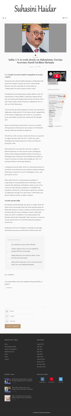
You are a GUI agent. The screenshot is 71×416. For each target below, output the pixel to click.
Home (6, 344)
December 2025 (41, 364)
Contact (7, 359)
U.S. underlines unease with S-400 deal (23, 244)
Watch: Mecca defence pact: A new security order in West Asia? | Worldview (22, 388)
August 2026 (40, 344)
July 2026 (39, 346)
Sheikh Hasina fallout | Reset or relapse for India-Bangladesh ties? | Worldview (22, 379)
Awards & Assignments (11, 349)
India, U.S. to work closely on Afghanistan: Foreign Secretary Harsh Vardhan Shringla (36, 61)
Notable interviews (9, 351)
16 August (14, 382)
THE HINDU (35, 57)
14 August (14, 391)
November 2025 (41, 366)
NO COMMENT (9, 274)
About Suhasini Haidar (10, 346)
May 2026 (39, 351)
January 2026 (40, 361)
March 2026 (40, 356)
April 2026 (39, 354)
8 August (14, 399)
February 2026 (41, 359)
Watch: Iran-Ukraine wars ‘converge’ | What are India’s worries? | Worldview (22, 396)
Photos (6, 354)
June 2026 (39, 349)
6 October (31, 66)
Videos (6, 356)
